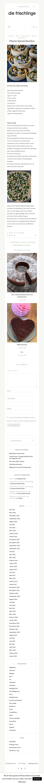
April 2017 (12, 575)
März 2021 (12, 557)
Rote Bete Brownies (15, 464)
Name (9, 391)
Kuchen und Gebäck (15, 700)
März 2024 (12, 530)
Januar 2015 (13, 656)
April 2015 (12, 647)
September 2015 (14, 632)
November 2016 (14, 590)
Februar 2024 (13, 533)
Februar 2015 (13, 653)
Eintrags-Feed (13, 744)
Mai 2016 (12, 608)
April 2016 (12, 611)
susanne (22, 233)
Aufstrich (12, 670)
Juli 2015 (12, 638)
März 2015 (12, 650)
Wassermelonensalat (18, 484)
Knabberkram (13, 697)
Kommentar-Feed (15, 747)
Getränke (12, 685)
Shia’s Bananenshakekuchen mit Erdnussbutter (22, 296)
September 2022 (14, 545)
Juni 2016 (12, 605)
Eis (10, 679)
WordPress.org (14, 750)
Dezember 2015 (14, 623)
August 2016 (13, 599)
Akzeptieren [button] (37, 779)
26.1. (22, 352)
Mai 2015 (12, 644)
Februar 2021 (13, 560)
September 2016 (14, 596)
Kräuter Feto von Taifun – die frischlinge (21, 482)
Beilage (11, 673)
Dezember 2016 (14, 587)
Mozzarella (12, 703)
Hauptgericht (25, 36)
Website (9, 409)
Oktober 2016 (13, 593)
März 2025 (12, 513)
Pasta (11, 709)
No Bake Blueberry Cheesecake (21, 245)
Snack (11, 724)
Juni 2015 (12, 641)
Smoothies (12, 721)
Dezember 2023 (14, 539)
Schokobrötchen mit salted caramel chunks (22, 242)
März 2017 (12, 578)
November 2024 (14, 516)
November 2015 (14, 626)
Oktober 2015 (13, 629)
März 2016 (12, 614)
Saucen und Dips (14, 718)
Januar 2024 (13, 536)
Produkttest (13, 712)
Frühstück (12, 682)
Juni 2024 (12, 528)
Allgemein (11, 36)
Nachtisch (12, 706)
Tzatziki (20, 498)
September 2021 (14, 548)
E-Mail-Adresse (11, 400)
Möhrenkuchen (22, 345)
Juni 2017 (12, 572)
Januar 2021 (13, 563)
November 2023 (14, 542)
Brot (17, 36)
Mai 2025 (12, 510)
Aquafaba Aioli (21, 479)
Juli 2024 (12, 525)
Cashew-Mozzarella (24, 493)
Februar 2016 (13, 617)
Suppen (11, 727)
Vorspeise (12, 730)
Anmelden (12, 741)
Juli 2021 (12, 551)
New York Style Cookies (16, 461)
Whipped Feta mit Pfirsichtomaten (20, 467)
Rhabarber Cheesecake (16, 453)
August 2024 (13, 522)
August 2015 (13, 635)
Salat (10, 715)
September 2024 (14, 519)
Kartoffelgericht (14, 691)
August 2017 (13, 569)
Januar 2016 (13, 620)
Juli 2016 (12, 602)
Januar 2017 (13, 584)
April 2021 (12, 554)
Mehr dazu (22, 782)
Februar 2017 (13, 581)
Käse (10, 694)
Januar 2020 (13, 566)
